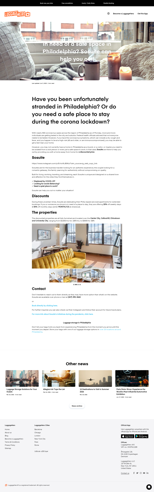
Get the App (143, 13)
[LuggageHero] (17, 16)
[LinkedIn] (147, 473)
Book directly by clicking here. (45, 305)
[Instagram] (140, 473)
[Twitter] (137, 473)
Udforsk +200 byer (41, 451)
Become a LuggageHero (123, 13)
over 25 (103, 329)
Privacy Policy (10, 445)
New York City (39, 439)
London (37, 436)
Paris (36, 442)
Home (7, 429)
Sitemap (8, 448)
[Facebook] (134, 473)
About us (8, 432)
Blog (6, 436)
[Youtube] (144, 473)
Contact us (125, 473)
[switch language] (108, 13)
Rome (36, 445)
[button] (149, 487)
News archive (77, 406)
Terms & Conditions (12, 442)
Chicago (37, 432)
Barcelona (38, 429)
